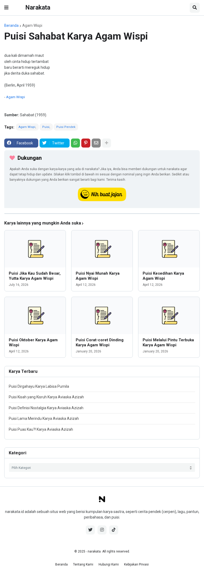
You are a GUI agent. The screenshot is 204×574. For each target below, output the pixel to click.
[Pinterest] (85, 143)
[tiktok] (113, 529)
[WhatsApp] (75, 143)
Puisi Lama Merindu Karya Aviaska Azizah (44, 418)
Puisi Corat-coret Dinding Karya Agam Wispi (100, 343)
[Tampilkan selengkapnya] (106, 143)
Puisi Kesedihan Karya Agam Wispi (163, 276)
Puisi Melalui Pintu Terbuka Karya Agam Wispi (168, 343)
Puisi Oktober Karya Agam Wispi (33, 343)
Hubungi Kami (109, 564)
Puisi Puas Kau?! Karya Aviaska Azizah (41, 429)
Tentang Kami (83, 564)
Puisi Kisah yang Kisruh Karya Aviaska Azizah (46, 397)
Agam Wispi (32, 25)
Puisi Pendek (65, 127)
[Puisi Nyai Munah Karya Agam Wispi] (102, 248)
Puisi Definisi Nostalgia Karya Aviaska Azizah (46, 408)
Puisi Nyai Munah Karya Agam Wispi (98, 276)
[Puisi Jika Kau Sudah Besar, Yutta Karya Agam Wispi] (35, 248)
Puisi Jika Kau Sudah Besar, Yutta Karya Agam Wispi (35, 276)
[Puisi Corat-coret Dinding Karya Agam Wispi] (102, 315)
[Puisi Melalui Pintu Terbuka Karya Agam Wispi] (168, 315)
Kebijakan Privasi (136, 564)
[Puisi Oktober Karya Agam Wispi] (35, 315)
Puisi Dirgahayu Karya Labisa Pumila (39, 386)
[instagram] (102, 529)
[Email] (96, 143)
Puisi (45, 127)
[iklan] (102, 213)
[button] (6, 7)
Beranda (11, 25)
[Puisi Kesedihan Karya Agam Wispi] (168, 248)
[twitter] (90, 529)
